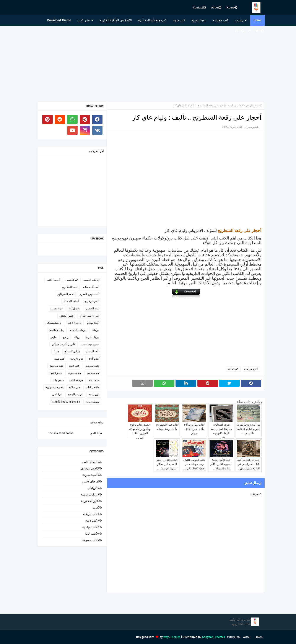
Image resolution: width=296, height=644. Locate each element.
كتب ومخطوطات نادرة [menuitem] (152, 20)
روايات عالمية (57, 330)
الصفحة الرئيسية (252, 105)
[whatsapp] (72, 119)
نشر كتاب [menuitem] (84, 20)
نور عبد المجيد (75, 394)
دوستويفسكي (53, 322)
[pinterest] (242, 31)
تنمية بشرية (56, 308)
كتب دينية (59, 358)
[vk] (97, 130)
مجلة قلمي (96, 433)
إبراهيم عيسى (91, 279)
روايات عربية (92, 337)
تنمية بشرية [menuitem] (199, 20)
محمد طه (94, 380)
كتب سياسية (234, 105)
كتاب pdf (94, 358)
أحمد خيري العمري (89, 294)
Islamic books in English (66, 401)
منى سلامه (74, 387)
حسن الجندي (67, 315)
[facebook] (262, 31)
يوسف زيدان (92, 401)
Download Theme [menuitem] (59, 20)
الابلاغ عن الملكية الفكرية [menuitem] (116, 20)
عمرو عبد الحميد (90, 344)
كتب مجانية (93, 373)
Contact (198, 7)
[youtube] (72, 130)
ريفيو (65, 337)
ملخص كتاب (92, 387)
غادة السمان (92, 351)
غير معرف (250, 127)
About (215, 7)
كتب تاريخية (76, 358)
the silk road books (61, 433)
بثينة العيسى (92, 308)
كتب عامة (233, 369)
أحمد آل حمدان (91, 287)
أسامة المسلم (71, 301)
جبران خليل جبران (89, 315)
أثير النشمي (71, 279)
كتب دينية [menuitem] (179, 20)
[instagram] (249, 31)
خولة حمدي (93, 322)
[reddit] (60, 119)
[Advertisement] (148, 62)
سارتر (54, 337)
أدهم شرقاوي (92, 301)
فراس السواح (72, 351)
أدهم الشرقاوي (65, 294)
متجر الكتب (55, 373)
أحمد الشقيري (69, 287)
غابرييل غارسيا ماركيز (63, 344)
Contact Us (233, 637)
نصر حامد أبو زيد (54, 387)
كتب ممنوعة (74, 373)
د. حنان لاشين (74, 322)
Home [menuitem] (258, 20)
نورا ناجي (57, 394)
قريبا (56, 351)
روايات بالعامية (78, 330)
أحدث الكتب (53, 279)
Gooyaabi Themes (213, 637)
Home (230, 7)
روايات (95, 330)
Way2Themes (171, 637)
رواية (77, 337)
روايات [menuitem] (239, 20)
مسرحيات (58, 380)
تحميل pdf (74, 308)
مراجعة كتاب (76, 380)
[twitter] (257, 31)
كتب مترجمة (56, 365)
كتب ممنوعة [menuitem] (220, 20)
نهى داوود (94, 394)
